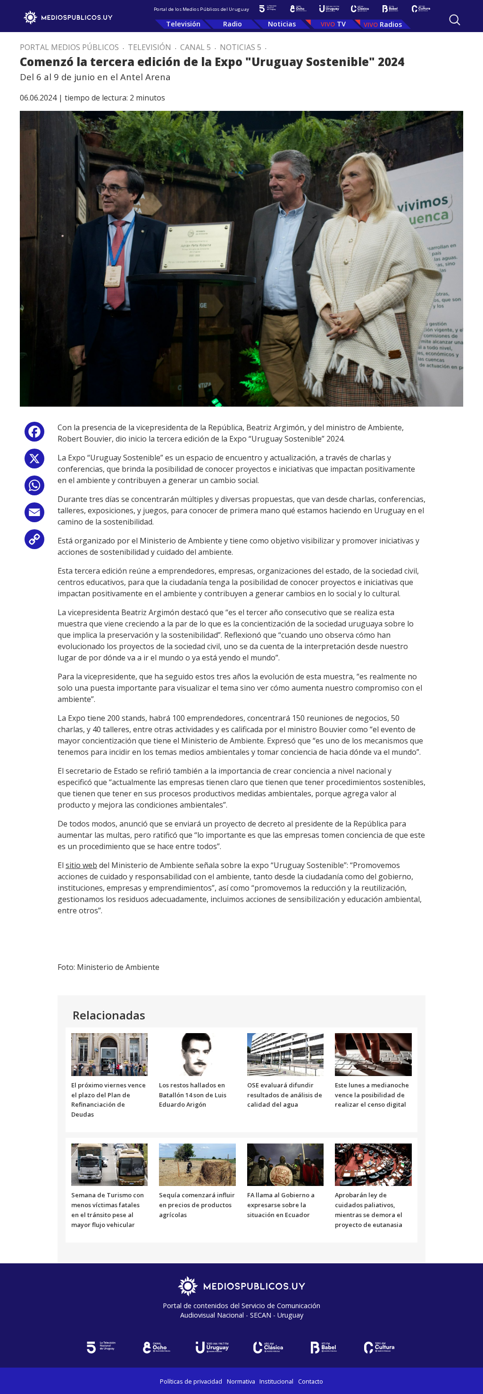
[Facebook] (34, 435)
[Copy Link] (34, 542)
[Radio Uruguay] (329, 8)
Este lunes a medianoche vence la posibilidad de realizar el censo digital (372, 1095)
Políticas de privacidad (191, 1381)
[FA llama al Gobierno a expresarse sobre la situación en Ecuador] (285, 1164)
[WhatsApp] (34, 489)
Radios (391, 24)
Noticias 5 (240, 47)
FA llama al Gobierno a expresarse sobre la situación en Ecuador (281, 1205)
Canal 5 (195, 47)
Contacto (310, 1381)
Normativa (241, 1381)
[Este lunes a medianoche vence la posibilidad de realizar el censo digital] (373, 1054)
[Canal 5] (268, 8)
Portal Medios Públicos (69, 47)
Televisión (183, 23)
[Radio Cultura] (421, 8)
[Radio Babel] (390, 8)
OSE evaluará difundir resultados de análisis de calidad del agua (284, 1095)
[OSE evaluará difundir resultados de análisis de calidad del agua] (285, 1054)
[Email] (34, 515)
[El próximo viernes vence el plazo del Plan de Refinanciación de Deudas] (109, 1054)
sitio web (81, 865)
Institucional (276, 1381)
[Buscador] (454, 19)
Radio (232, 23)
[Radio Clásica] (360, 8)
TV (341, 23)
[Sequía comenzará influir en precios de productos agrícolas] (197, 1164)
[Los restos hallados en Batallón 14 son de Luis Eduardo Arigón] (197, 1054)
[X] (34, 462)
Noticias (282, 23)
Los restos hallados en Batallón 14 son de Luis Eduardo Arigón (192, 1095)
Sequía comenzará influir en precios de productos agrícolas (197, 1205)
